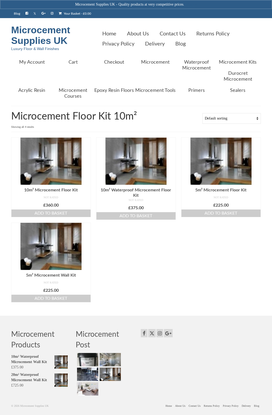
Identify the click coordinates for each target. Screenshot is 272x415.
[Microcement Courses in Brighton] (109, 374)
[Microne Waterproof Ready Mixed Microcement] (87, 359)
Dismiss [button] (191, 4)
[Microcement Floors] (87, 389)
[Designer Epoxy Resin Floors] (87, 374)
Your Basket (77, 13)
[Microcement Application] (109, 359)
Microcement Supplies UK (40, 35)
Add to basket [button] (51, 213)
